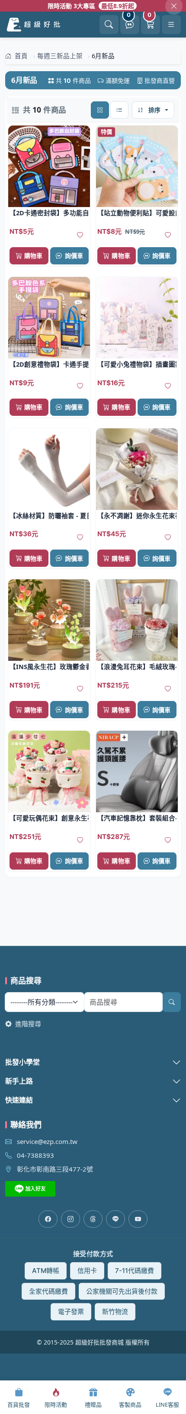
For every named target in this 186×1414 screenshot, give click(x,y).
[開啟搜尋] (109, 24)
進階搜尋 (27, 1023)
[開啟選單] (171, 24)
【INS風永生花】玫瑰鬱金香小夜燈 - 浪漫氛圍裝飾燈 (49, 666)
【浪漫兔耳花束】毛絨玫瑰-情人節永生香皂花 (136, 666)
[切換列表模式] (119, 110)
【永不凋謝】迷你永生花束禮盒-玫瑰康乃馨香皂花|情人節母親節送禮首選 (136, 515)
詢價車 (74, 255)
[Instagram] (70, 1219)
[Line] (115, 1219)
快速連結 (19, 1100)
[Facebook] (48, 1219)
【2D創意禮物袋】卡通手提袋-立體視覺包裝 (49, 364)
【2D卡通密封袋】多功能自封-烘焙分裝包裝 (49, 212)
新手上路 (19, 1081)
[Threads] (93, 1219)
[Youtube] (138, 1219)
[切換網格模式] (100, 110)
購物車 (33, 255)
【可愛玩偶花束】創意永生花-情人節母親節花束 (49, 818)
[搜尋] (172, 1002)
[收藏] (80, 235)
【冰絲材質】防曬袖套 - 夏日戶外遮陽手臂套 (49, 515)
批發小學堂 (22, 1062)
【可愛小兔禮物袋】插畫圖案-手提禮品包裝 (136, 364)
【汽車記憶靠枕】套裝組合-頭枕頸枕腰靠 (136, 818)
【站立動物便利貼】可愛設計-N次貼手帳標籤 (136, 212)
